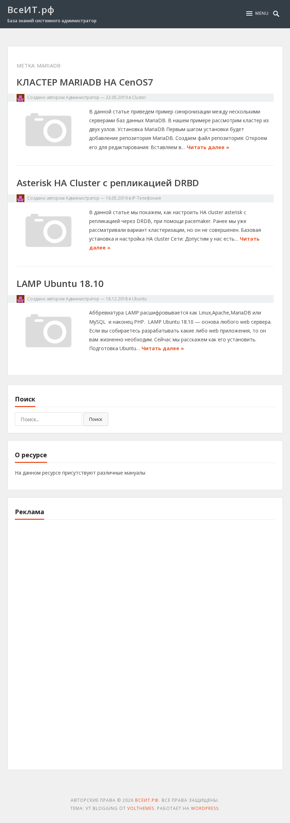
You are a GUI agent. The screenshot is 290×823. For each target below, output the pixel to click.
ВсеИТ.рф (31, 9)
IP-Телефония (146, 198)
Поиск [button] (96, 419)
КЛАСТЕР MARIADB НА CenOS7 (85, 82)
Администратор (82, 97)
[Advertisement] (68, 649)
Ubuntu (139, 299)
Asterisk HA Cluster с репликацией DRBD (108, 182)
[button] (257, 13)
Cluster (139, 97)
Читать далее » (208, 147)
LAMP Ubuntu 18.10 (60, 283)
